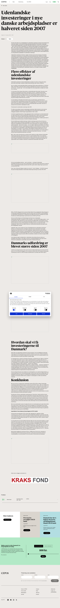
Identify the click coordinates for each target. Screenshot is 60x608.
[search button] (58, 1)
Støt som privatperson (38, 546)
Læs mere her (4, 554)
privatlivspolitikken (44, 580)
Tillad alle (43, 313)
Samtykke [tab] (16, 296)
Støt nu (43, 556)
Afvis (16, 313)
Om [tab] (44, 296)
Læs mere (27, 530)
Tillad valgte (30, 313)
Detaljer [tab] (30, 296)
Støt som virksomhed (48, 546)
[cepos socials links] (8, 600)
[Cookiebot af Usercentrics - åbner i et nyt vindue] (46, 293)
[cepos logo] (5, 573)
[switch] (24, 310)
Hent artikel (5, 5)
